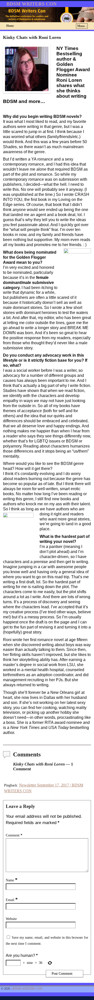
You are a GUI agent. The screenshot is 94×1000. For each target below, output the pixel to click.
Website (11, 919)
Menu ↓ (82, 26)
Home (10, 26)
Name (12, 880)
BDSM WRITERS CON (32, 4)
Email (12, 900)
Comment (14, 835)
